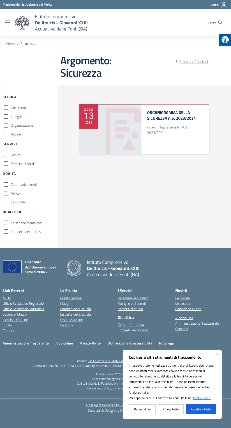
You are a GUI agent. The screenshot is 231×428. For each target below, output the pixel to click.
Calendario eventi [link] (188, 309)
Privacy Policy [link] (90, 343)
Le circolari (19, 202)
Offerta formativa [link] (131, 324)
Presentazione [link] (71, 298)
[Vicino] (217, 353)
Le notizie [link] (182, 298)
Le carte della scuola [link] (75, 314)
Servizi (16, 155)
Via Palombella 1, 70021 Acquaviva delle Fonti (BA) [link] (121, 360)
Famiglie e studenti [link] (132, 303)
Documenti (19, 107)
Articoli (16, 193)
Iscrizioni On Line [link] (15, 319)
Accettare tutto (201, 409)
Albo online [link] (64, 343)
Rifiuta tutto (171, 409)
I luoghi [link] (65, 303)
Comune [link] (9, 330)
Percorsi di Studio (23, 163)
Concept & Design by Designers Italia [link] (115, 410)
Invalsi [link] (7, 325)
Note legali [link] (167, 343)
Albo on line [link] (184, 318)
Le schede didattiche (26, 223)
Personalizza (142, 409)
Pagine (16, 134)
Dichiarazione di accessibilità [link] (130, 343)
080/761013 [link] (56, 365)
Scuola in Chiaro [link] (15, 314)
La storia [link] (66, 325)
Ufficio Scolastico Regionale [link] (23, 303)
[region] (172, 384)
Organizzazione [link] (71, 319)
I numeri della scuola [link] (75, 309)
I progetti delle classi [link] (133, 330)
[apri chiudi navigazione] (7, 23)
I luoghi (16, 116)
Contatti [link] (181, 328)
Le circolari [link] (183, 303)
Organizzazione (22, 125)
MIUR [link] (7, 298)
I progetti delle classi (26, 231)
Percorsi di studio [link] (130, 309)
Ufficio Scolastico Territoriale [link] (23, 309)
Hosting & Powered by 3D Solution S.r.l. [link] (115, 405)
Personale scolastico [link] (133, 298)
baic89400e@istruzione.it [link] (93, 365)
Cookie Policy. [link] (202, 397)
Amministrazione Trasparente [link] (197, 323)
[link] (225, 40)
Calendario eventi (24, 184)
